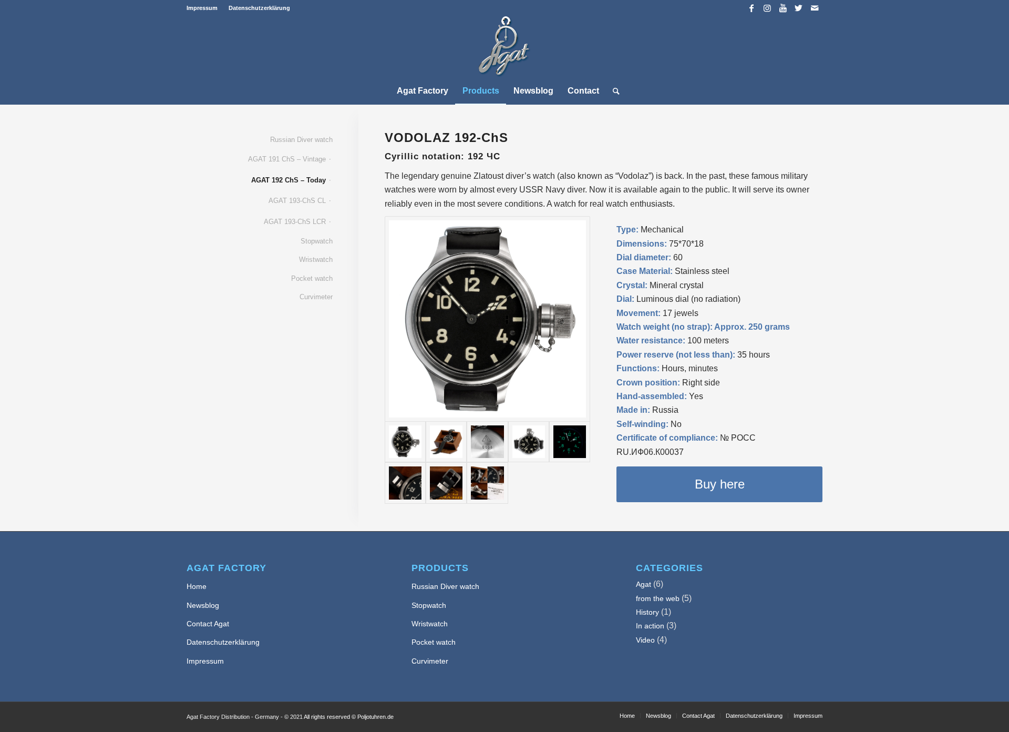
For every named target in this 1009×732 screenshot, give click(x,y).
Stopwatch (317, 241)
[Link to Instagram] (767, 8)
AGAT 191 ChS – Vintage (287, 159)
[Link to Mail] (814, 8)
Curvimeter (316, 297)
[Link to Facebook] (751, 8)
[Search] (613, 91)
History (647, 612)
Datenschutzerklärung (259, 8)
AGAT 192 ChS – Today (288, 180)
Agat (643, 584)
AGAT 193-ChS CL (297, 201)
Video (645, 640)
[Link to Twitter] (798, 8)
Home (197, 586)
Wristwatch (316, 259)
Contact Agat (208, 623)
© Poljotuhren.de (373, 717)
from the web (657, 598)
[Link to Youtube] (782, 8)
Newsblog (203, 605)
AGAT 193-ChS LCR (295, 222)
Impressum (202, 8)
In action (650, 626)
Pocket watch (312, 278)
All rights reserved (327, 717)
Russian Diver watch (301, 140)
